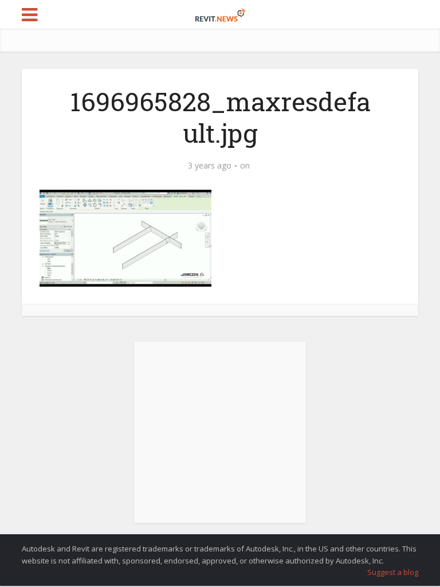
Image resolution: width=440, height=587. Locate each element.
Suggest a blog (392, 572)
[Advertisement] (220, 438)
